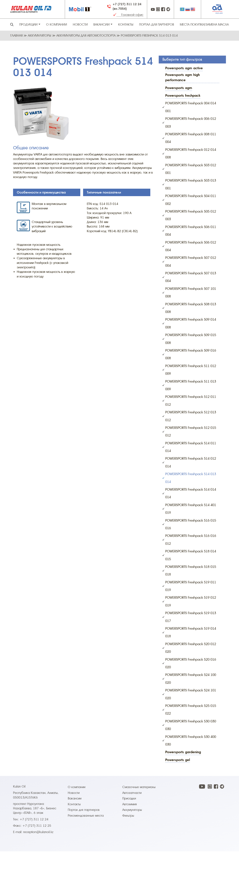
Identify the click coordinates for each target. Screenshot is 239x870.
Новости (80, 24)
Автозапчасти (132, 793)
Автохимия (129, 804)
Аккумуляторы (40, 35)
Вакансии (74, 798)
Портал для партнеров (156, 24)
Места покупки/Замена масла (204, 24)
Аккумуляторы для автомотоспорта (86, 35)
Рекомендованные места (86, 815)
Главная (17, 35)
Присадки (129, 798)
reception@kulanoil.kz (38, 832)
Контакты (125, 24)
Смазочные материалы (139, 787)
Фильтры (128, 815)
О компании (56, 24)
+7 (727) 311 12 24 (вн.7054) (127, 6)
